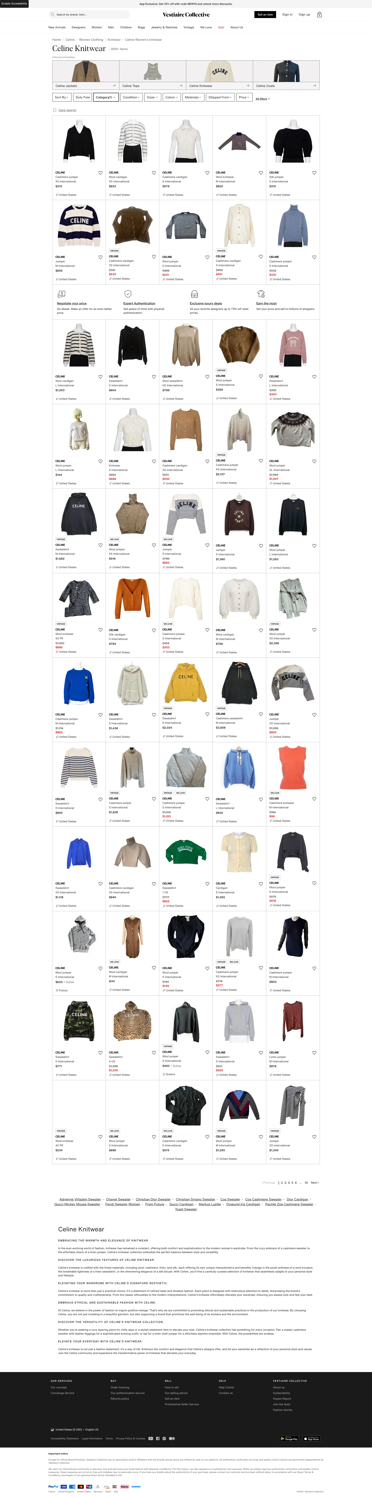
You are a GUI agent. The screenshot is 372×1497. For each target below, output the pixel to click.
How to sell (172, 1387)
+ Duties (68, 982)
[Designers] (88, 27)
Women (97, 27)
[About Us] (246, 27)
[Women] (105, 27)
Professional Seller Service (182, 1404)
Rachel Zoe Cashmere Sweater (289, 1204)
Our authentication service (128, 1393)
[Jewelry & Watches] (180, 27)
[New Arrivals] (68, 27)
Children (126, 27)
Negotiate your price (72, 303)
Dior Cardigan (297, 1199)
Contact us (226, 1393)
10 (306, 1182)
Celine (70, 39)
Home (56, 39)
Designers (78, 27)
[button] (319, 14)
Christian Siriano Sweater (195, 1199)
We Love (206, 27)
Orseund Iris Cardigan (243, 1204)
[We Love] (215, 27)
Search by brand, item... (72, 14)
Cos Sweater (230, 1199)
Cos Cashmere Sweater (263, 1199)
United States (84, 1491)
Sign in (287, 14)
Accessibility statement (65, 1438)
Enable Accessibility (14, 4)
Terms (109, 1438)
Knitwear (114, 39)
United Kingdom (66, 1491)
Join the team (281, 1404)
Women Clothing (91, 39)
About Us (236, 27)
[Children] (134, 27)
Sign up (304, 14)
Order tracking (120, 1387)
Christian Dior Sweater (153, 1199)
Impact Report (282, 1399)
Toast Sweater (186, 1209)
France (51, 1491)
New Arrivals (56, 27)
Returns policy (120, 1399)
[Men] (117, 27)
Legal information (92, 1438)
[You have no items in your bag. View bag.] (319, 14)
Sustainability (281, 1393)
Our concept (59, 1387)
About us (278, 1387)
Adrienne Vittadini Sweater (80, 1199)
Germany (98, 1491)
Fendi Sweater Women (122, 1204)
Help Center (226, 1387)
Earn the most (266, 303)
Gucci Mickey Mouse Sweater (77, 1204)
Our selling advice (176, 1393)
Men (111, 27)
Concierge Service (62, 1393)
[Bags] (148, 27)
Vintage (188, 27)
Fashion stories (282, 1410)
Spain (108, 1491)
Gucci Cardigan (181, 1204)
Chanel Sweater (118, 1199)
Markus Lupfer (210, 1204)
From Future (154, 1204)
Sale (221, 27)
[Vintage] (197, 27)
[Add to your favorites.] (100, 173)
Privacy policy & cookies (130, 1438)
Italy (116, 1491)
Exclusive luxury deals (206, 303)
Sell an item (265, 14)
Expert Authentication (139, 303)
